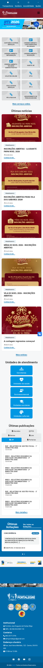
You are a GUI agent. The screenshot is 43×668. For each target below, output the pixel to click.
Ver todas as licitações (28, 525)
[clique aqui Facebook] (19, 659)
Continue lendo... (9, 157)
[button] (22, 554)
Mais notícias (21, 355)
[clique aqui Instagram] (29, 659)
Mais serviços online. (21, 104)
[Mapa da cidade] (21, 575)
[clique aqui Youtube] (24, 659)
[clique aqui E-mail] (14, 659)
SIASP (14, 665)
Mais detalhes (21, 512)
